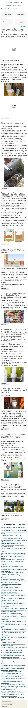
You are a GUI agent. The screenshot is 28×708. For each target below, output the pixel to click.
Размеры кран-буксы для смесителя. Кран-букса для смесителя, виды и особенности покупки (14, 648)
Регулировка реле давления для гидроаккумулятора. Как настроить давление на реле (13, 595)
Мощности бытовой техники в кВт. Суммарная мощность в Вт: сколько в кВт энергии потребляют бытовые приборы (13, 618)
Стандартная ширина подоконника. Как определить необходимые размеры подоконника (13, 602)
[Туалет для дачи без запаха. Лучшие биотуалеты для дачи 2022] (14, 89)
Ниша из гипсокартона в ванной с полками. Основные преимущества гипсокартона (12, 542)
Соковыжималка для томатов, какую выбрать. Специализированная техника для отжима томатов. (14, 528)
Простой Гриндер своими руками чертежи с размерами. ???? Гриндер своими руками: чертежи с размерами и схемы (14, 637)
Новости (14, 5)
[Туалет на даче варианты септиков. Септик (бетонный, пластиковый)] (14, 260)
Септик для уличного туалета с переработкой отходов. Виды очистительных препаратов (13, 436)
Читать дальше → (4, 118)
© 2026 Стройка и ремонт (6, 701)
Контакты (3, 702)
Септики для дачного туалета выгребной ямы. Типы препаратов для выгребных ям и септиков (14, 296)
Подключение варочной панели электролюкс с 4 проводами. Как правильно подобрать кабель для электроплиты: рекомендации (14, 610)
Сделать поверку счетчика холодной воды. (13, 697)
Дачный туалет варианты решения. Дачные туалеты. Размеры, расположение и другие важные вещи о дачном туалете (13, 487)
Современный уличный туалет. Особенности (13, 127)
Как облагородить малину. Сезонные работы (13, 559)
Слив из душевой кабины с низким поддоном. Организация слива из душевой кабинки (13, 675)
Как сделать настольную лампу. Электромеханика (14, 540)
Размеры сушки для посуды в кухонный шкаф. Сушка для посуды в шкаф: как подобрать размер (13, 628)
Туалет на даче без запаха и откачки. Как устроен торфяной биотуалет (14, 390)
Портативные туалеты (20, 21)
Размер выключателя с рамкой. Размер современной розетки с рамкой (11, 641)
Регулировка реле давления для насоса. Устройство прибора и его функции (12, 591)
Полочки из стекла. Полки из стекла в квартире (13, 553)
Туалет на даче (20, 14)
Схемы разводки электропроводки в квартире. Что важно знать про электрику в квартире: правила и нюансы (14, 549)
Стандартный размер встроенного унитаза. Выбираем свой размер (12, 545)
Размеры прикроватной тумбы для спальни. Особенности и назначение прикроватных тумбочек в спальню (14, 562)
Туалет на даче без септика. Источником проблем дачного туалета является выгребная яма (14, 195)
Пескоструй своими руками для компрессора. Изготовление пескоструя (13, 599)
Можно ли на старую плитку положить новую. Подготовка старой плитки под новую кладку (13, 691)
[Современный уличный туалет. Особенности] (14, 172)
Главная (8, 5)
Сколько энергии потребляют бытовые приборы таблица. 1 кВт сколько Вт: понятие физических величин (14, 556)
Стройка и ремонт (14, 2)
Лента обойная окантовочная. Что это (12, 650)
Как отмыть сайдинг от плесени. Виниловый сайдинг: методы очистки (13, 644)
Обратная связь (4, 706)
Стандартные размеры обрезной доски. (12, 538)
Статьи (19, 5)
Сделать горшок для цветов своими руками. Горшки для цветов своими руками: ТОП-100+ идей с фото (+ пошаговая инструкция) (14, 580)
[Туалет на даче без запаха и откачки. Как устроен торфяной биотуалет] (14, 403)
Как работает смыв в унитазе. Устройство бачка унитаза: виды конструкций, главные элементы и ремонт (13, 632)
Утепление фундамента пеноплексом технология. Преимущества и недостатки (11, 672)
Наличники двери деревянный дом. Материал (14, 684)
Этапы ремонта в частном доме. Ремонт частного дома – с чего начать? (12, 566)
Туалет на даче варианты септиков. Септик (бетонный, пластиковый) (13, 250)
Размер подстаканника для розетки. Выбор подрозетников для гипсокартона (12, 695)
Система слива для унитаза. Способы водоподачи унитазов (11, 653)
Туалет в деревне (7, 21)
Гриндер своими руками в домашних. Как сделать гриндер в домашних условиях (12, 573)
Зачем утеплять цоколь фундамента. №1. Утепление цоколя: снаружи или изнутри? (12, 614)
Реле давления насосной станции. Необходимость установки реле (10, 588)
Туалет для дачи (7, 14)
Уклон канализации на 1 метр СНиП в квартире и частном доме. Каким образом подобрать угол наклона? (14, 532)
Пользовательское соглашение (11, 702)
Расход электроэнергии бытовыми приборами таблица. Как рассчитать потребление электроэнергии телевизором (13, 687)
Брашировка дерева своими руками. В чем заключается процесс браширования (12, 656)
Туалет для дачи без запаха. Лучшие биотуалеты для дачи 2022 (13, 30)
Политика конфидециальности (7, 704)
